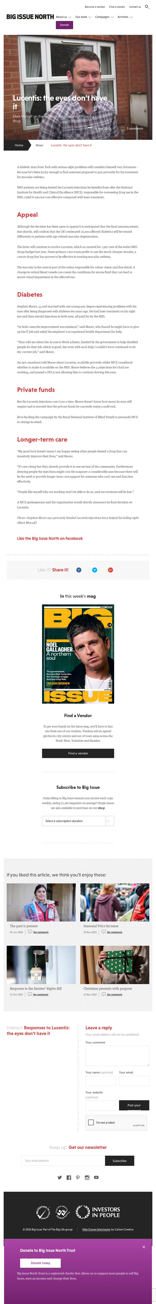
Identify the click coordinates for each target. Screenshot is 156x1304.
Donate (64, 24)
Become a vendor (95, 6)
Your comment (95, 1042)
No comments (41, 932)
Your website (94, 1095)
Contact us (135, 6)
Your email (126, 1072)
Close (144, 1247)
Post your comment (134, 1106)
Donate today (40, 1263)
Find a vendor (117, 6)
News (39, 145)
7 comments (135, 128)
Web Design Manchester (96, 1229)
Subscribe (120, 1161)
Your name (99, 1072)
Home (19, 145)
